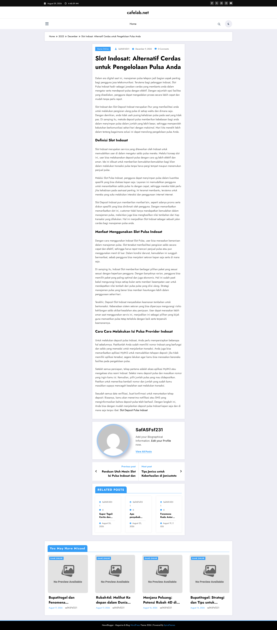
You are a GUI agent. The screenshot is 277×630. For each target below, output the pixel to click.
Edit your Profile (161, 440)
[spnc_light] (228, 23)
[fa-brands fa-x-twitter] (216, 3)
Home (133, 24)
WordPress (135, 625)
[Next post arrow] (181, 471)
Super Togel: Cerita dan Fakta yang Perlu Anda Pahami (106, 515)
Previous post (128, 466)
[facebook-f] (212, 3)
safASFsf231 (123, 48)
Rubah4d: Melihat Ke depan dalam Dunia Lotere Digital (66, 600)
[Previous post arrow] (96, 471)
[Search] (219, 24)
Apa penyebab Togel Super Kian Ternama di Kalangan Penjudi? (137, 515)
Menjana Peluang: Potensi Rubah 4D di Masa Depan (113, 600)
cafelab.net (138, 12)
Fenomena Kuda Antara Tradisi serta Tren (167, 515)
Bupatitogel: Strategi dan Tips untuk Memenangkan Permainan (161, 600)
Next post (147, 466)
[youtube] (231, 3)
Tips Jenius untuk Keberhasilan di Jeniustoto (159, 474)
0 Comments (163, 48)
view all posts (144, 451)
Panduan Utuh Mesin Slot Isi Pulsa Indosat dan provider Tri (119, 474)
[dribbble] (221, 3)
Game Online (103, 48)
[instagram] (226, 3)
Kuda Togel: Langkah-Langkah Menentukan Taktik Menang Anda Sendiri (208, 600)
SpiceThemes (169, 625)
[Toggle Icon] (47, 24)
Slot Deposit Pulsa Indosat (134, 410)
